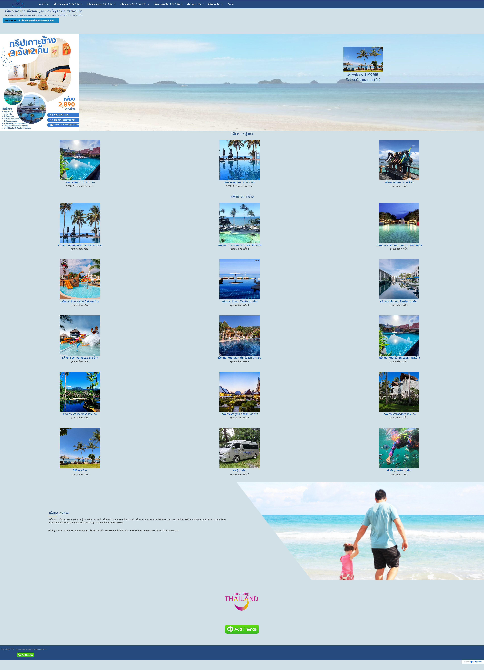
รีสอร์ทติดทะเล (53, 15)
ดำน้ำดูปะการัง (65, 15)
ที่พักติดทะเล (41, 15)
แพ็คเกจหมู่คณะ (30, 15)
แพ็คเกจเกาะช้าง (16, 15)
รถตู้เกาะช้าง (77, 15)
